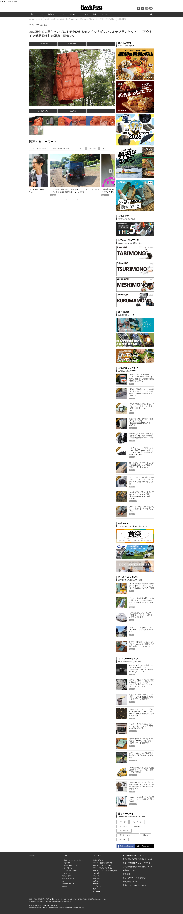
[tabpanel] (72, 175)
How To (72, 14)
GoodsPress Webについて (133, 855)
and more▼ (106, 14)
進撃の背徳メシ (99, 860)
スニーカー (123, 826)
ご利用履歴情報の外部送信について (137, 867)
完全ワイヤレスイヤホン (128, 835)
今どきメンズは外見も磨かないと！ (106, 870)
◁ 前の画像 (72, 43)
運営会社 (126, 874)
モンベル (92, 148)
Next (109, 170)
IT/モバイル (66, 863)
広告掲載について (130, 881)
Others (64, 886)
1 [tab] (66, 200)
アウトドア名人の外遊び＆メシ (104, 868)
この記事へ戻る (43, 43)
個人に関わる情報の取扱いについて (137, 859)
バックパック (124, 831)
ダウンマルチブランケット (62, 148)
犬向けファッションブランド (72, 860)
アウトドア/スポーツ (69, 870)
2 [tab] (70, 200)
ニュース (40, 14)
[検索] (151, 14)
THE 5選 (96, 873)
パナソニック (137, 822)
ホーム (31, 19)
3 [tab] (74, 200)
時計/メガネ (66, 876)
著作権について (129, 870)
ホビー (64, 881)
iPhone (145, 835)
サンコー (122, 839)
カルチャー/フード (69, 883)
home (31, 14)
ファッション (67, 873)
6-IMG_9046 (122, 19)
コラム (62, 14)
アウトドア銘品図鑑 (39, 148)
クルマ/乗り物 (67, 868)
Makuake (137, 826)
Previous (32, 170)
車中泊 (105, 148)
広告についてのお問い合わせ (135, 885)
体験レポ (51, 14)
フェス (80, 148)
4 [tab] (77, 200)
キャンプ (122, 822)
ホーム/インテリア (69, 878)
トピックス (84, 14)
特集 (94, 14)
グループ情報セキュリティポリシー (137, 863)
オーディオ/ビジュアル (70, 865)
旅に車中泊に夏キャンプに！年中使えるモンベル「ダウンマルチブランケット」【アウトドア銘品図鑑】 (80, 19)
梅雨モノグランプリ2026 (102, 865)
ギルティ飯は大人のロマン (103, 863)
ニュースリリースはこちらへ (135, 878)
